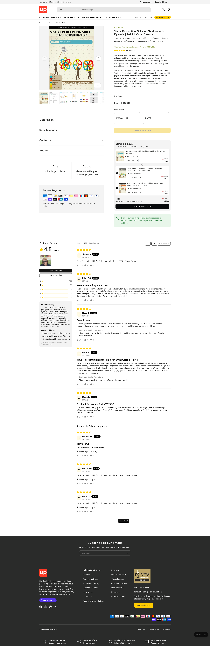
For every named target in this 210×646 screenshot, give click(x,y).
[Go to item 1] (45, 260)
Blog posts (115, 592)
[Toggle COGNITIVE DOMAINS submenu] (60, 17)
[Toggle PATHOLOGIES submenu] (78, 17)
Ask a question (56, 275)
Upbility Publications (50, 629)
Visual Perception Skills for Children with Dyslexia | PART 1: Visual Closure (58, 23)
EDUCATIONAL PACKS (92, 17)
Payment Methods (90, 579)
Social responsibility (91, 583)
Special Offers (161, 2)
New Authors (145, 2)
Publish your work (90, 588)
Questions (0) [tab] (94, 243)
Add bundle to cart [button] (142, 206)
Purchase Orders (118, 596)
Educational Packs (118, 574)
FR (136, 17)
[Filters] (154, 244)
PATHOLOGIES (70, 17)
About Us (87, 574)
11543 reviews (65, 2)
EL (141, 17)
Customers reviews (119, 583)
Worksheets (118, 27)
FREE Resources (117, 588)
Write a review (56, 270)
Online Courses (117, 579)
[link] (120, 156)
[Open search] (148, 244)
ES (151, 17)
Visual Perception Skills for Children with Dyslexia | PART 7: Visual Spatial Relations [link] (146, 169)
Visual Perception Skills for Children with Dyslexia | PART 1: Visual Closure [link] (146, 152)
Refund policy (167, 629)
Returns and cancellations (93, 601)
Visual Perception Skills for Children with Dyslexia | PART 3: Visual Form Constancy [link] (146, 184)
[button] (169, 9)
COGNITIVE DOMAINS (49, 17)
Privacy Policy (141, 629)
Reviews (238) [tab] (82, 243)
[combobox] (104, 9)
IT (146, 17)
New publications (143, 605)
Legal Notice (88, 592)
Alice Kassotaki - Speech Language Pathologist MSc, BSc (134, 47)
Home (41, 23)
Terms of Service (154, 629)
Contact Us (87, 596)
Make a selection (142, 130)
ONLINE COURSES (113, 17)
